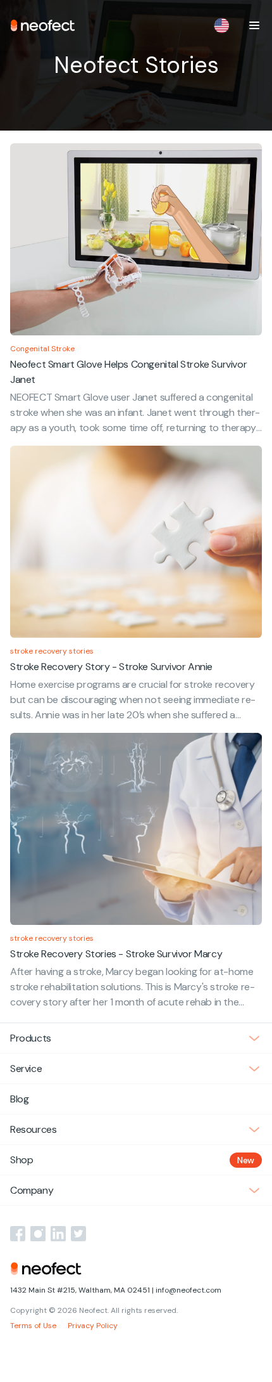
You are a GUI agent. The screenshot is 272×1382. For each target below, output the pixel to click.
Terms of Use (33, 1326)
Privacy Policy (93, 1326)
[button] (254, 25)
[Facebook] (17, 1233)
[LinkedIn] (58, 1233)
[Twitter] (78, 1233)
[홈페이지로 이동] (42, 25)
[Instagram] (38, 1233)
